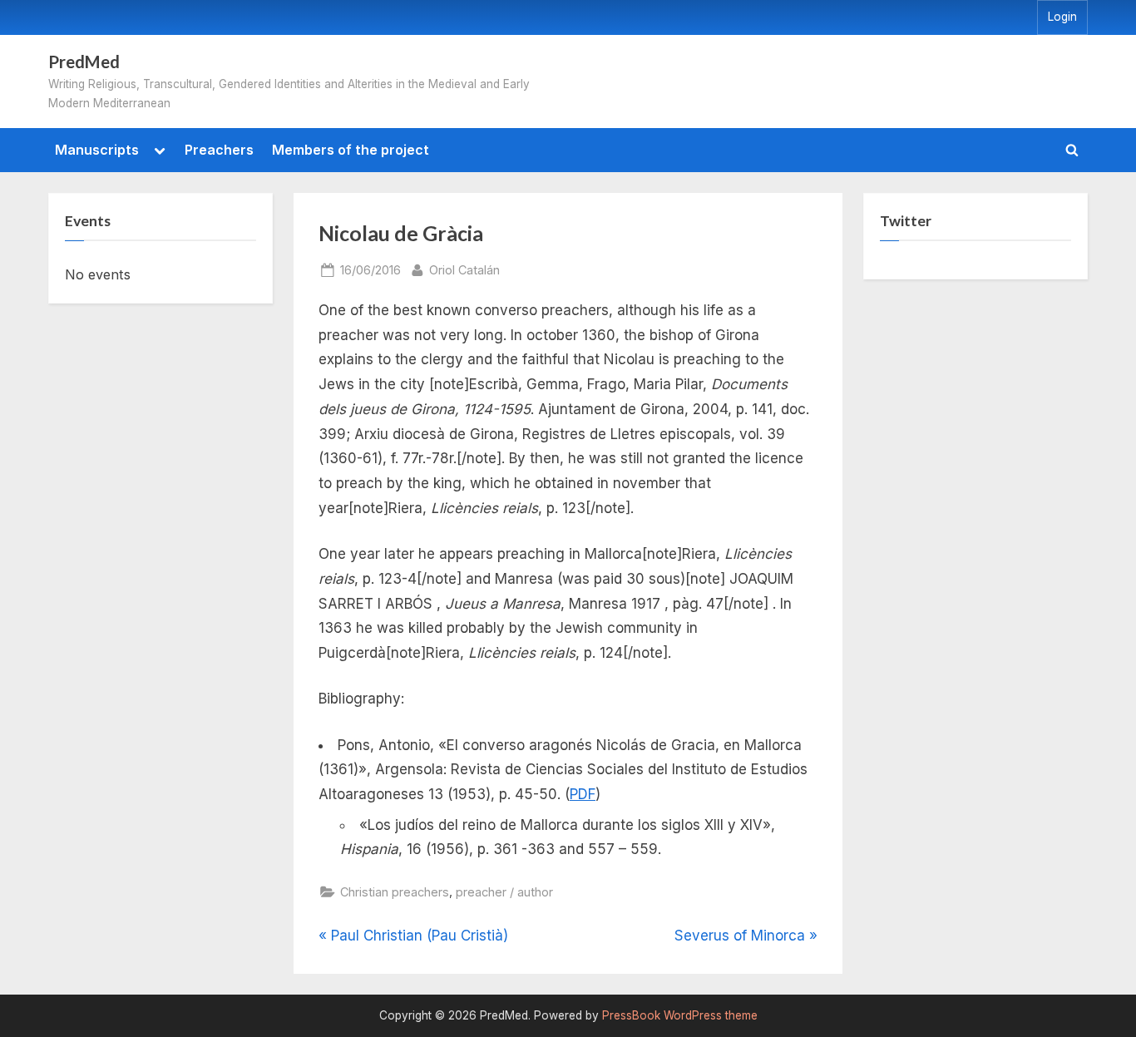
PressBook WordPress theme (680, 1015)
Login (1062, 16)
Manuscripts (97, 149)
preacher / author (504, 892)
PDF (582, 794)
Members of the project (350, 149)
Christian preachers (394, 892)
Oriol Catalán (464, 269)
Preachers (219, 149)
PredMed (84, 62)
